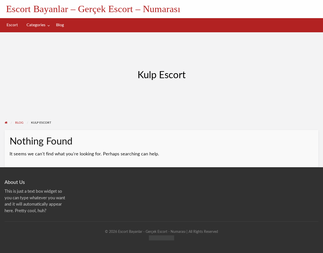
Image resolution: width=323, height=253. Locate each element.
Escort (12, 25)
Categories (35, 25)
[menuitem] (12, 25)
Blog (60, 25)
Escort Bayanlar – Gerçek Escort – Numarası (93, 9)
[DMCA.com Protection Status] (161, 237)
